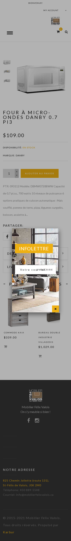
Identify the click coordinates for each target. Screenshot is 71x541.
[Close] (55, 308)
